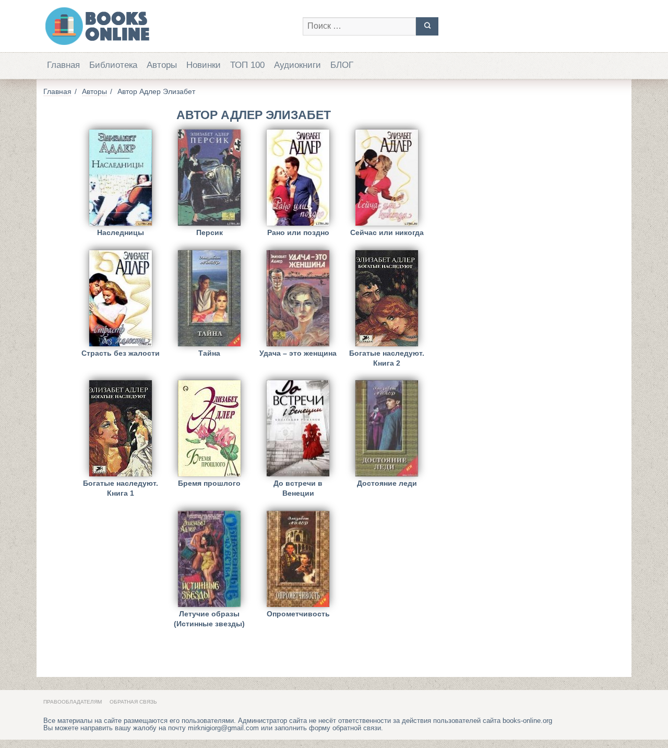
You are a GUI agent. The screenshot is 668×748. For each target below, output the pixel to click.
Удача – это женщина (298, 353)
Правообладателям (72, 702)
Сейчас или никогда (387, 232)
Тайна (209, 353)
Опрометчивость (298, 614)
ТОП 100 (247, 65)
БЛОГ (341, 65)
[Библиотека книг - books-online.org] (167, 26)
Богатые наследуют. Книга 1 (120, 488)
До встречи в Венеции (298, 488)
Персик (209, 232)
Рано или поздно (298, 232)
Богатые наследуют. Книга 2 (386, 358)
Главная (63, 65)
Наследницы (120, 232)
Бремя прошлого (209, 483)
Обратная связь (133, 702)
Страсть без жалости (120, 353)
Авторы (162, 65)
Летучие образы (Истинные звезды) (209, 619)
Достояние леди (387, 483)
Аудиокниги (297, 65)
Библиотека (113, 65)
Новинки (203, 65)
